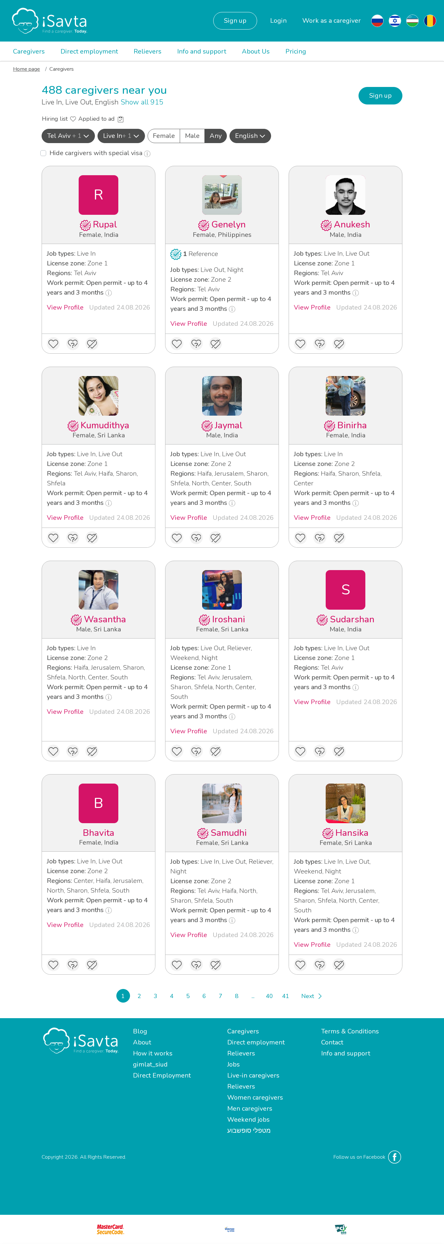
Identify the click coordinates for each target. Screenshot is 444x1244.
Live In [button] (117, 135)
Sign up (235, 20)
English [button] (246, 135)
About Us (256, 51)
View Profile (65, 307)
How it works (153, 1053)
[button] (68, 136)
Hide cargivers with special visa (96, 153)
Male (192, 135)
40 (269, 996)
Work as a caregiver (331, 20)
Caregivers (29, 51)
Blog (140, 1031)
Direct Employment (162, 1075)
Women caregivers (255, 1097)
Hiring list (55, 119)
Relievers (148, 51)
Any (216, 135)
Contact (332, 1042)
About (142, 1042)
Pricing (295, 51)
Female (164, 135)
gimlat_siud (150, 1064)
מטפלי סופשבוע (249, 1130)
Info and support (201, 51)
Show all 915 (142, 102)
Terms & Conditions (350, 1031)
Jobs (233, 1064)
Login (278, 20)
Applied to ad (97, 119)
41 (285, 996)
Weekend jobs (248, 1119)
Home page (26, 69)
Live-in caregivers (253, 1075)
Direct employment (89, 51)
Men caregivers (249, 1108)
